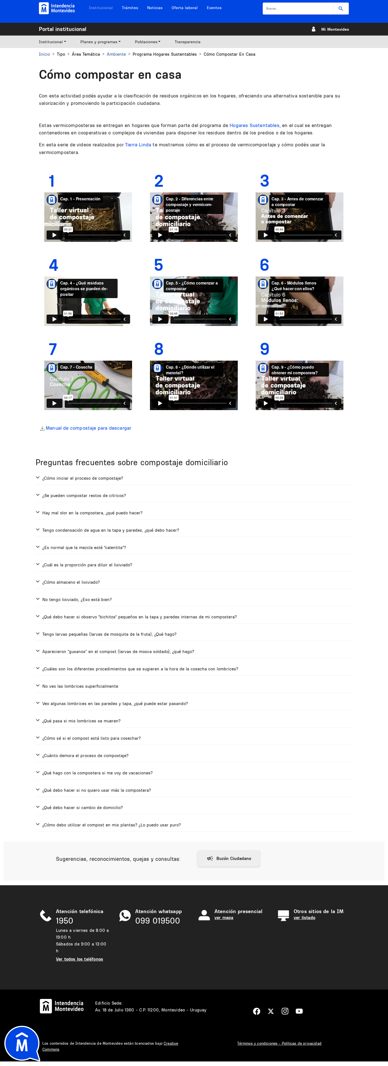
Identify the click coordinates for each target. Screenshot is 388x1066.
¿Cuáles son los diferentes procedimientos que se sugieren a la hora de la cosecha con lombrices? (140, 669)
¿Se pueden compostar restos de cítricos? (84, 495)
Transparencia (188, 41)
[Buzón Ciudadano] (228, 858)
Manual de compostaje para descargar (88, 428)
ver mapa (223, 917)
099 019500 (157, 921)
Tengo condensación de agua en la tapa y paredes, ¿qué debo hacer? (110, 530)
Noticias (154, 7)
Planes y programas (98, 41)
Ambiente (116, 54)
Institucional (101, 7)
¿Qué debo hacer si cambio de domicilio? (82, 807)
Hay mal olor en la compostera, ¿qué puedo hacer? (92, 513)
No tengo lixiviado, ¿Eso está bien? (77, 599)
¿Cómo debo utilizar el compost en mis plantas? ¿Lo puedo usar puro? (111, 825)
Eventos (214, 7)
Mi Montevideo (335, 29)
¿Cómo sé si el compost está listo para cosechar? (91, 738)
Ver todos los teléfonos (79, 959)
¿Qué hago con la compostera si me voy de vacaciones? (97, 773)
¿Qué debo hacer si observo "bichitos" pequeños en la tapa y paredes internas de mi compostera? (139, 617)
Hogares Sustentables (254, 125)
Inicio (44, 54)
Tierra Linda (138, 144)
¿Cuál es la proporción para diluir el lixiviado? (87, 565)
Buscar (341, 8)
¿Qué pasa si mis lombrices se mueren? (81, 721)
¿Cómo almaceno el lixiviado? (71, 582)
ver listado (304, 917)
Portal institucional (62, 29)
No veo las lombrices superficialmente (80, 686)
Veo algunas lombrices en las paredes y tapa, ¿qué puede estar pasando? (115, 703)
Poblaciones (146, 41)
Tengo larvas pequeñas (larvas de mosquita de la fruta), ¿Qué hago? (109, 634)
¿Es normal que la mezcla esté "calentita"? (84, 547)
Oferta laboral (185, 7)
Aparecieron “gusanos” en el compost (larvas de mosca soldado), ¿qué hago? (118, 651)
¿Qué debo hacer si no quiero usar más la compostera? (96, 790)
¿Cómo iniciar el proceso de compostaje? (82, 478)
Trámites (130, 7)
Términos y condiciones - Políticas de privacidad (279, 1043)
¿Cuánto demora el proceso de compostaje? (85, 755)
